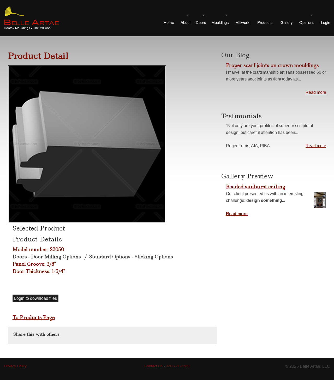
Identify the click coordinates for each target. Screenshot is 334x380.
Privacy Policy (15, 366)
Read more (316, 92)
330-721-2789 (177, 366)
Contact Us (153, 366)
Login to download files (35, 298)
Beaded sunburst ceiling (255, 186)
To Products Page (34, 317)
